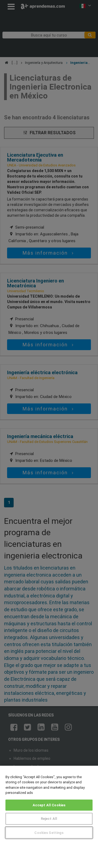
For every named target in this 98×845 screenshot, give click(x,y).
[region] (49, 805)
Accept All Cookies (49, 805)
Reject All (49, 819)
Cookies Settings (48, 833)
